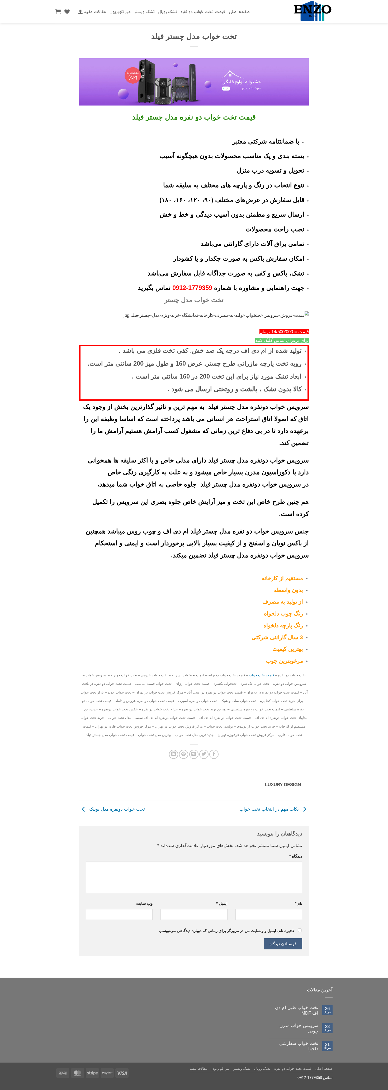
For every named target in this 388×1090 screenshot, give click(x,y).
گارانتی (278, 637)
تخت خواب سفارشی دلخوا (298, 1046)
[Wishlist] (67, 11)
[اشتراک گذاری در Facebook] (214, 754)
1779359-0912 (192, 287)
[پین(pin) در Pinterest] (183, 754)
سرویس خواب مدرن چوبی (299, 1028)
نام (298, 903)
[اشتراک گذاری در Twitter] (204, 754)
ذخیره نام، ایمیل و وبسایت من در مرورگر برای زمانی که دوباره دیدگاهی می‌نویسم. (226, 930)
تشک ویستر (144, 11)
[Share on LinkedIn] (173, 754)
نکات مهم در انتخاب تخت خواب (269, 808)
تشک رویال (167, 11)
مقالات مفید (95, 11)
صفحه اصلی (239, 11)
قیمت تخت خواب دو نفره (203, 11)
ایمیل (221, 903)
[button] (80, 11)
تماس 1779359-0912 (315, 1077)
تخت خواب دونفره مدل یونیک (116, 808)
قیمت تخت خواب (261, 675)
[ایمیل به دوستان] (193, 754)
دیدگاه (295, 856)
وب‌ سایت (144, 903)
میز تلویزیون (120, 11)
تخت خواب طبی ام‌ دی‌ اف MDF (296, 1010)
